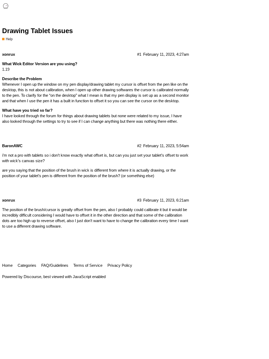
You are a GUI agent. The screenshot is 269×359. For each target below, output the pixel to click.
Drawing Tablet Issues (37, 31)
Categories (27, 265)
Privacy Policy (119, 265)
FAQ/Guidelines (54, 265)
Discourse (32, 276)
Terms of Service (87, 265)
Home (7, 265)
